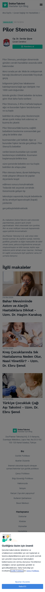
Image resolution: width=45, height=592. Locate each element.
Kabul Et (22, 586)
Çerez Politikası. (32, 571)
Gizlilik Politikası (17, 571)
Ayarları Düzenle (22, 582)
